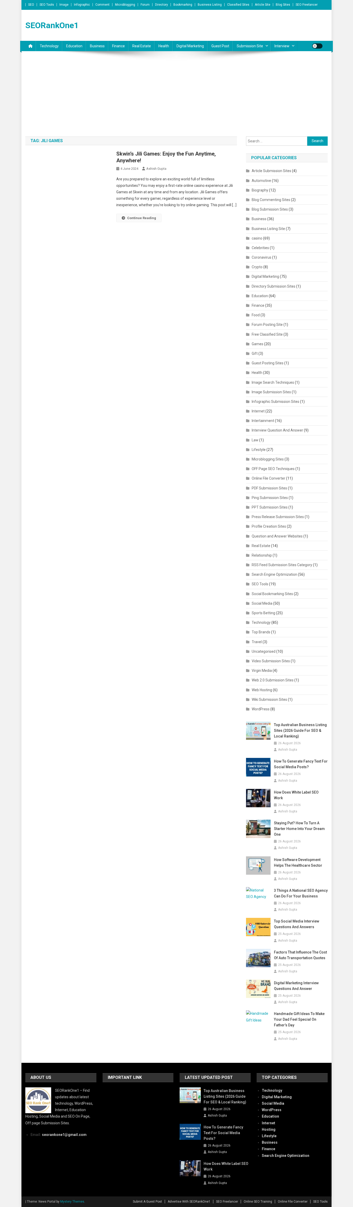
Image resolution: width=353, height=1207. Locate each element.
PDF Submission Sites (269, 488)
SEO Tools (47, 4)
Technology (49, 46)
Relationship (262, 555)
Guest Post (220, 46)
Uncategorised (263, 651)
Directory (161, 4)
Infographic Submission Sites (275, 401)
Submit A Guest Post (147, 1201)
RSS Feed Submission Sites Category (282, 565)
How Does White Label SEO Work (296, 795)
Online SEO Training (258, 1201)
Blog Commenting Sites (271, 200)
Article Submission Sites (271, 171)
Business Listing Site (268, 229)
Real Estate (141, 46)
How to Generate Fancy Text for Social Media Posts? (301, 764)
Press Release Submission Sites (278, 517)
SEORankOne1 (52, 25)
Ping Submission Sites (270, 498)
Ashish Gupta (156, 169)
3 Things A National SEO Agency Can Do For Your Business (301, 893)
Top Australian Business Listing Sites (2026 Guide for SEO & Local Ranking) (300, 730)
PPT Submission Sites (270, 507)
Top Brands (261, 632)
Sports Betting (263, 613)
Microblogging (125, 4)
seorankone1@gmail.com (64, 1135)
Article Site (262, 4)
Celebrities (260, 248)
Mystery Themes (72, 1201)
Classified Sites (238, 4)
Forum (145, 4)
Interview (281, 46)
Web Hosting (262, 690)
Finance (118, 46)
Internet (258, 411)
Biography (260, 190)
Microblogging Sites (268, 459)
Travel (257, 642)
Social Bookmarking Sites (272, 594)
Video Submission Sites (271, 661)
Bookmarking (182, 4)
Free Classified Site (267, 334)
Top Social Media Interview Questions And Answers (296, 924)
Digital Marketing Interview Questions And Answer (296, 986)
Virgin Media (262, 670)
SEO (31, 4)
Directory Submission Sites (273, 286)
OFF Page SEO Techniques (273, 469)
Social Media (262, 603)
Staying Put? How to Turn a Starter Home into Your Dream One (299, 828)
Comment (102, 4)
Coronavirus (261, 257)
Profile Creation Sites (269, 526)
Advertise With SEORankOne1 (189, 1201)
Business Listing (210, 4)
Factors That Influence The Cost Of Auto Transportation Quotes (300, 955)
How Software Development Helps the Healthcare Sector (298, 862)
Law (255, 440)
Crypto (257, 267)
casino (257, 238)
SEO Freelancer (307, 4)
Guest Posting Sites (267, 363)
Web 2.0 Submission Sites (273, 680)
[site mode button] (317, 46)
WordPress (261, 709)
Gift (255, 353)
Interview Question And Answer (277, 430)
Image (63, 4)
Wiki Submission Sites (269, 699)
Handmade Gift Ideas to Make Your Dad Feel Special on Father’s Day (299, 1019)
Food (256, 315)
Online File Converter (268, 478)
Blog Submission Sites (270, 209)
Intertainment (263, 421)
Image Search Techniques (273, 382)
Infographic (82, 4)
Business (97, 46)
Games (257, 344)
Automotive (261, 181)
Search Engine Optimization (274, 574)
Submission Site (250, 46)
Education (74, 46)
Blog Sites (283, 4)
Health (163, 46)
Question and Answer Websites (277, 536)
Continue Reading (141, 218)
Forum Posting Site (267, 324)
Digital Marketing (190, 46)
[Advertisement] (176, 97)
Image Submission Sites (271, 392)
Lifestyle (259, 450)
